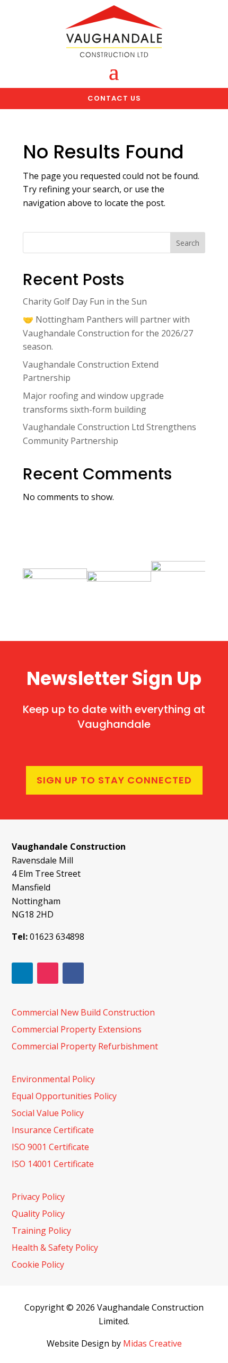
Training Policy (41, 1230)
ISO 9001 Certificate (50, 1147)
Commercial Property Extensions (77, 1029)
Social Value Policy (48, 1113)
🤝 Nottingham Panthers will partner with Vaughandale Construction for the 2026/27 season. (108, 333)
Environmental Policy (53, 1079)
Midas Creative (152, 1343)
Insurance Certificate (53, 1130)
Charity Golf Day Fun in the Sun (85, 301)
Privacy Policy (38, 1196)
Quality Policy (38, 1213)
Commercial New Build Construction (83, 1012)
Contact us (114, 98)
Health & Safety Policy (55, 1247)
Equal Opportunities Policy (64, 1096)
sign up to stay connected (114, 780)
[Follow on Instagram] (47, 973)
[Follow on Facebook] (73, 973)
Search (187, 243)
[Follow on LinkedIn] (22, 973)
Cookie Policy (38, 1264)
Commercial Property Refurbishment (85, 1046)
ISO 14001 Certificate (53, 1164)
